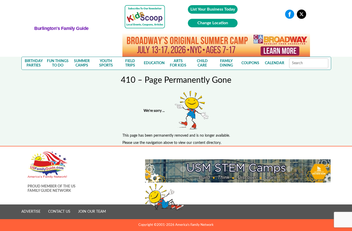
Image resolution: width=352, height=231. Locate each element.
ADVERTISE (30, 211)
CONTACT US (59, 211)
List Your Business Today (212, 9)
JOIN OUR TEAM (92, 211)
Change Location (212, 23)
